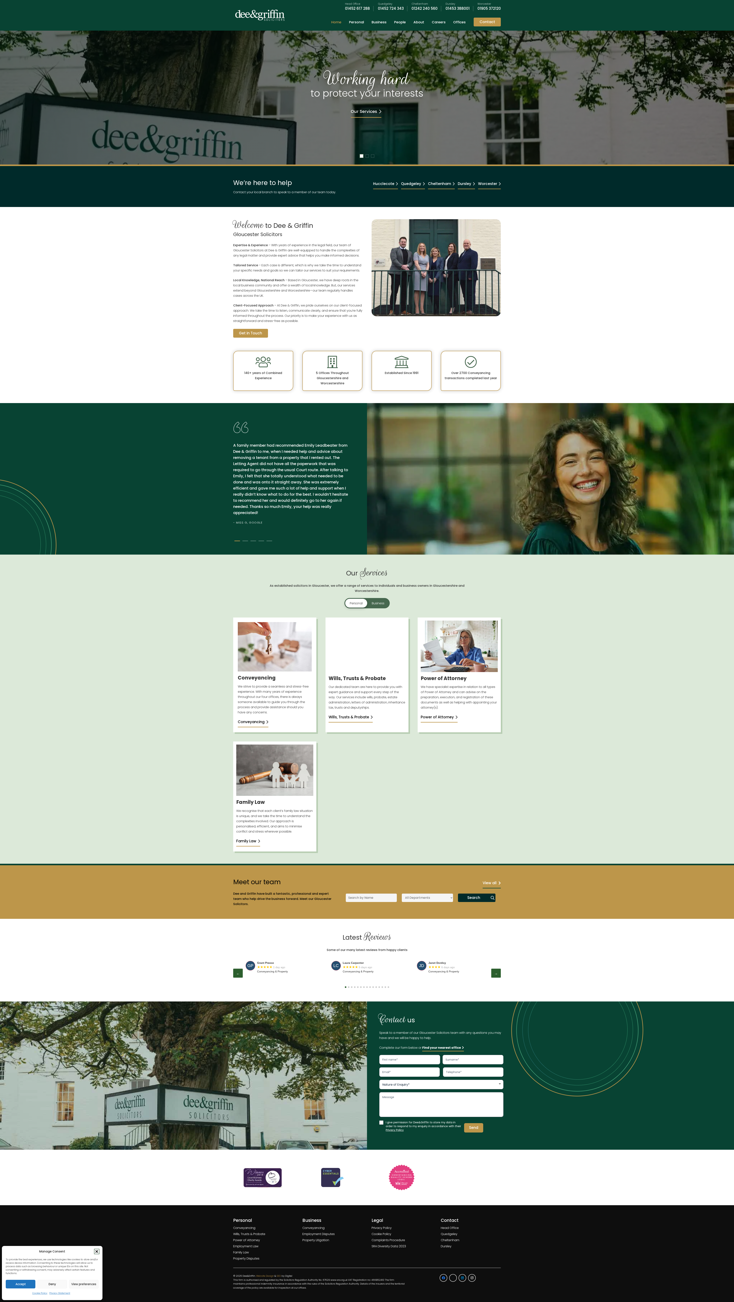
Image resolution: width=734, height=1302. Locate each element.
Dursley (446, 1246)
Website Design (265, 1276)
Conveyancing (244, 1228)
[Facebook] (443, 1278)
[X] (453, 1278)
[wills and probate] (367, 646)
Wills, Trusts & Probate (249, 1234)
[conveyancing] (275, 646)
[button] (97, 1251)
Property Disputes (246, 1258)
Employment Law (245, 1246)
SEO (279, 1276)
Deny (52, 1284)
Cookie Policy (39, 1293)
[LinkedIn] (462, 1278)
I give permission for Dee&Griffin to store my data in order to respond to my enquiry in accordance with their (423, 1126)
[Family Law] (274, 770)
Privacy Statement (59, 1293)
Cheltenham (450, 1240)
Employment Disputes (318, 1234)
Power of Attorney (246, 1240)
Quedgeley (449, 1234)
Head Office (450, 1228)
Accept (20, 1284)
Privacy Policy (395, 1130)
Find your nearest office (441, 1047)
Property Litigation (315, 1240)
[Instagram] (472, 1278)
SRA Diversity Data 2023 (389, 1246)
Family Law (241, 1252)
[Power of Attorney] (459, 646)
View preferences (83, 1284)
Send (473, 1127)
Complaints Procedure (388, 1240)
